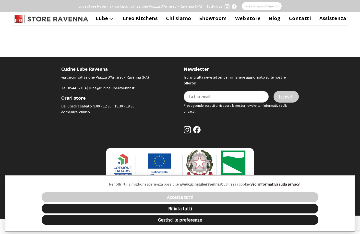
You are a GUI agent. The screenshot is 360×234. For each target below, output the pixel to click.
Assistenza (332, 18)
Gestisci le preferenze (180, 220)
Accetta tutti (180, 197)
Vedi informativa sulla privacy (275, 184)
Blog (274, 18)
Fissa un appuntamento (262, 6)
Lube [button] (102, 18)
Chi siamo (178, 18)
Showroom (213, 18)
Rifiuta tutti (180, 208)
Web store (248, 18)
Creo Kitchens (140, 18)
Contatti (300, 18)
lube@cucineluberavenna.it (112, 87)
